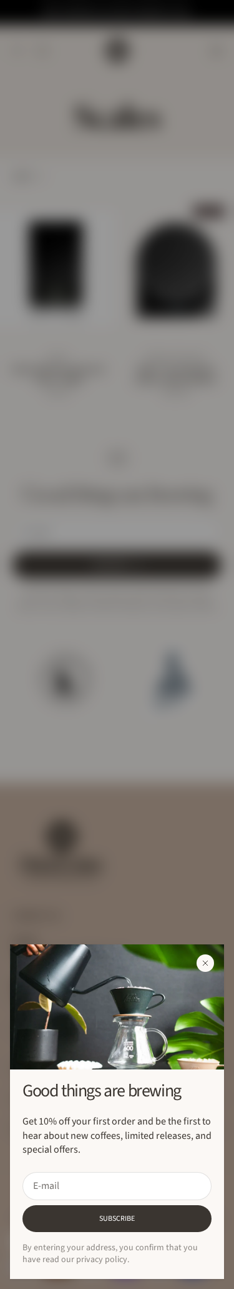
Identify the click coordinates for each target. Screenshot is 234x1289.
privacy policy (101, 1259)
